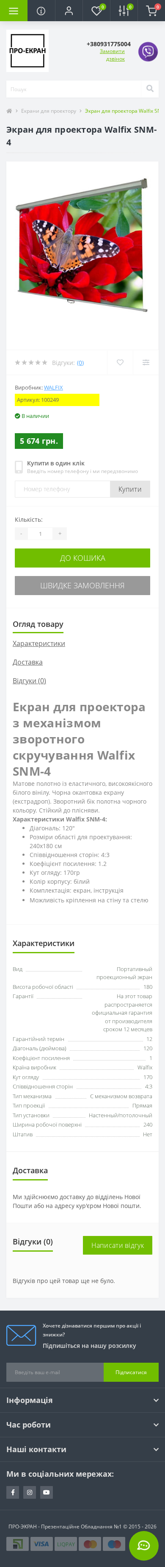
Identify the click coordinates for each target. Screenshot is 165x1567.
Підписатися (131, 1372)
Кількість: (29, 519)
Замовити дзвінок (112, 54)
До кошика (82, 558)
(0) (80, 363)
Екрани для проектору (48, 110)
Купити (130, 489)
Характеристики (39, 643)
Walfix (53, 387)
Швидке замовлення (82, 585)
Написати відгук (117, 1245)
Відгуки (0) (29, 680)
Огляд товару (38, 624)
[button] (68, 10)
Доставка (28, 662)
